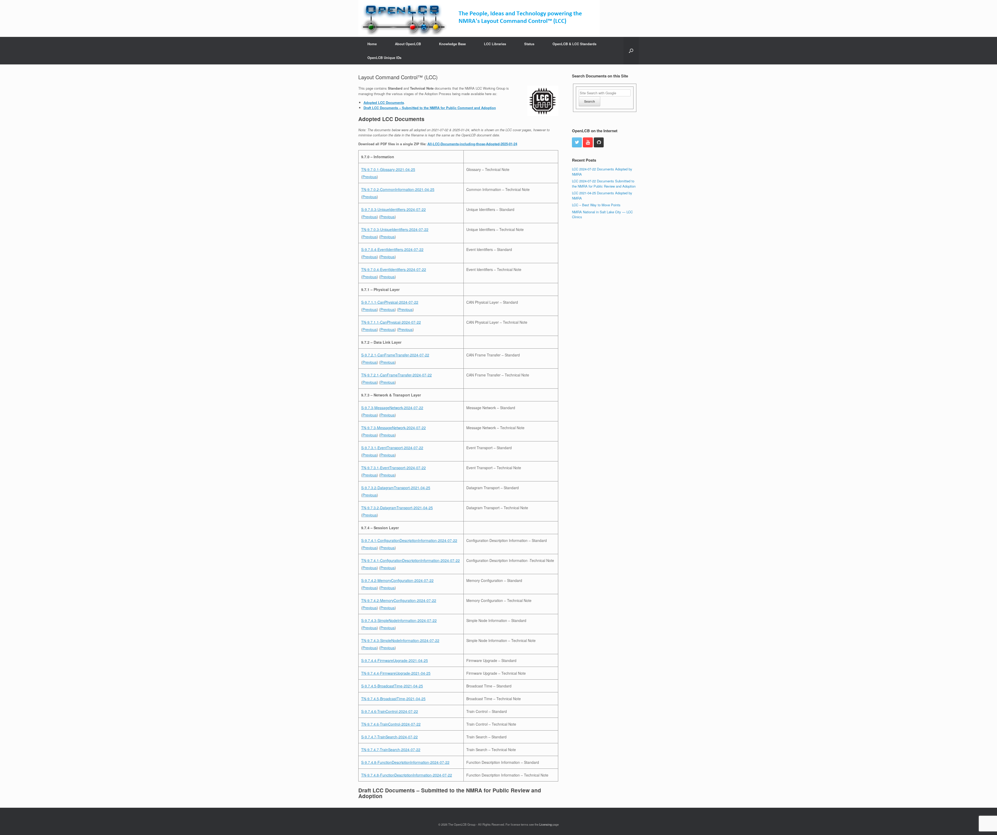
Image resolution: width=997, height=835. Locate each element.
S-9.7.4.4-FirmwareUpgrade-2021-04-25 (394, 660)
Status (529, 43)
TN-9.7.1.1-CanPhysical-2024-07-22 (391, 322)
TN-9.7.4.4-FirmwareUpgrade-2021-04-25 (395, 673)
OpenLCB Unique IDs (384, 57)
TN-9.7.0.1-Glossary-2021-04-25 (388, 169)
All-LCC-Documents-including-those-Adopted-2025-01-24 (472, 143)
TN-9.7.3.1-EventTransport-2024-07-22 (393, 467)
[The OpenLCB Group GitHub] (599, 142)
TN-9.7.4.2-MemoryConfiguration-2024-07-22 (398, 600)
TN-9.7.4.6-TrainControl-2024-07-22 (391, 724)
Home (372, 43)
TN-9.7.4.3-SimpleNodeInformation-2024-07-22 (400, 640)
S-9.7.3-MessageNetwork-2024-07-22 (392, 407)
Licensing (545, 824)
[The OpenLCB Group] (479, 18)
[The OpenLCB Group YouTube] (588, 142)
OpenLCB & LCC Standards (574, 43)
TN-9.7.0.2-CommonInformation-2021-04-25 (397, 189)
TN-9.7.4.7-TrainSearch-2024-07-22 (390, 749)
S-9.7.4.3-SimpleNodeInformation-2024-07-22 (399, 620)
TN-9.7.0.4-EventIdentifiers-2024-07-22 (393, 269)
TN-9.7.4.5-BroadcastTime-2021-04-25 (393, 698)
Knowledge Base (452, 43)
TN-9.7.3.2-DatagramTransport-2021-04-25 (397, 507)
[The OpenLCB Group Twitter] (577, 142)
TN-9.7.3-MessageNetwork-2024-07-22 (393, 427)
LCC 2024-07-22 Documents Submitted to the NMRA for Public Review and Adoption (604, 183)
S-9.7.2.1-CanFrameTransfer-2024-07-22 (395, 354)
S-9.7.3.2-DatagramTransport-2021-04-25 (395, 487)
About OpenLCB (408, 43)
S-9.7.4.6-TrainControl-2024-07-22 (389, 711)
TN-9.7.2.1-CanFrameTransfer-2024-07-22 (396, 374)
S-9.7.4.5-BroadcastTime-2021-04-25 (392, 685)
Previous (369, 176)
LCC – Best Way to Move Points (596, 204)
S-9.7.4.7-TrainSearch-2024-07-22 (389, 736)
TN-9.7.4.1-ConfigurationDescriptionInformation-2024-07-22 (410, 560)
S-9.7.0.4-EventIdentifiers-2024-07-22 (392, 249)
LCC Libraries (495, 43)
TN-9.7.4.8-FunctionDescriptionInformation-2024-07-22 (406, 775)
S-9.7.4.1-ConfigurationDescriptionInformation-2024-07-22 (409, 540)
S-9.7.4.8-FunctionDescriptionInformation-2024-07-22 (405, 762)
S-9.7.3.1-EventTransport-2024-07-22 (392, 447)
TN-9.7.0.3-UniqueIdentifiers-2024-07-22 (394, 229)
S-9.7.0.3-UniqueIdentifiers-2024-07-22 (393, 209)
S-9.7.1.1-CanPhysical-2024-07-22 (389, 302)
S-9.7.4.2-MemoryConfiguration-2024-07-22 (397, 580)
